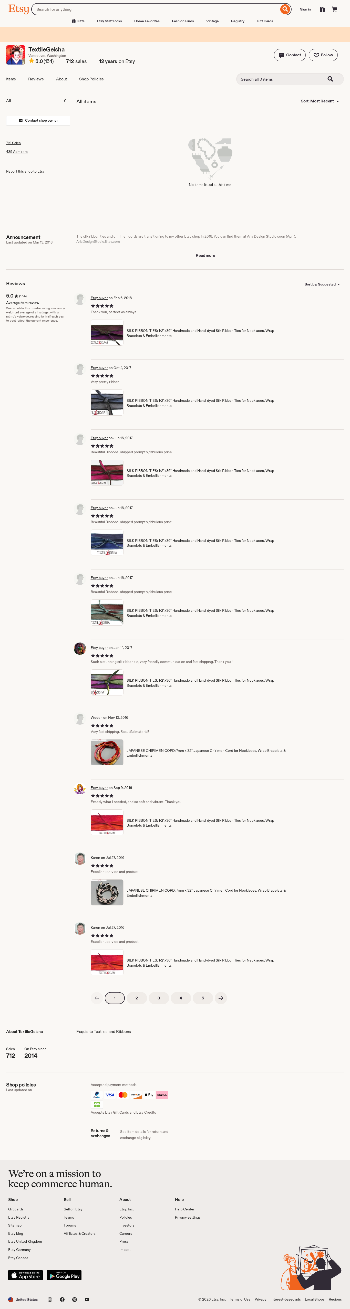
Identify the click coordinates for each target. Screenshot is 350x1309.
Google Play (64, 1275)
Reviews (36, 79)
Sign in (305, 9)
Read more (205, 255)
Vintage (212, 21)
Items (11, 79)
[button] (290, 55)
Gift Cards (265, 21)
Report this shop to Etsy (25, 171)
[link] (97, 998)
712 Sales (13, 143)
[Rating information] (31, 61)
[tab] (38, 101)
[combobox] (155, 9)
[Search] (285, 9)
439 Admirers (17, 152)
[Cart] (334, 9)
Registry (237, 21)
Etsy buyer (99, 298)
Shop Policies (91, 79)
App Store (25, 1275)
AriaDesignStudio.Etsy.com (98, 241)
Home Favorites (147, 21)
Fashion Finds (183, 21)
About (61, 79)
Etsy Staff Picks (109, 21)
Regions (335, 1299)
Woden (96, 717)
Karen (95, 858)
